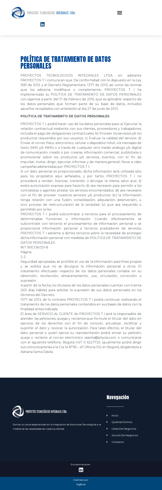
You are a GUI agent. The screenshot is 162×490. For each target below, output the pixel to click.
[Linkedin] (42, 24)
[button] (120, 13)
